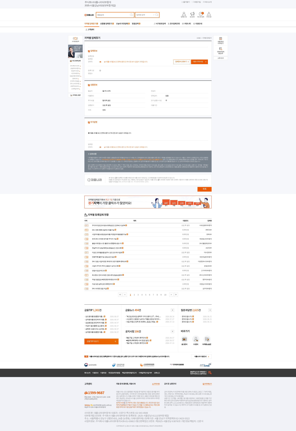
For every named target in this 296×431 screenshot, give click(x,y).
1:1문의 (195, 344)
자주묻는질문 (206, 344)
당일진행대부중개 (75, 76)
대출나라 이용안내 (200, 356)
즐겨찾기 (186, 2)
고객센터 (91, 30)
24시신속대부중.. (75, 83)
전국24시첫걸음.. (75, 81)
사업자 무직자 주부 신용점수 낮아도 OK (105, 266)
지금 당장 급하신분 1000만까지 (102, 284)
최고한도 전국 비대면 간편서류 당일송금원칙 (107, 275)
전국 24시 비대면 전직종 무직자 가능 (104, 239)
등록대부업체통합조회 (220, 52)
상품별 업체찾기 (106, 24)
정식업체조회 (175, 24)
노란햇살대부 (75, 88)
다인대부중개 (75, 73)
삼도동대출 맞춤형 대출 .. (94, 316)
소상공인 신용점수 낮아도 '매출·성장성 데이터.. (143, 319)
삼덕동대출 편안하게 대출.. (95, 319)
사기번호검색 (161, 24)
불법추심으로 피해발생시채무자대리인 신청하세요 (198, 373)
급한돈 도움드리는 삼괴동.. (95, 329)
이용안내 (198, 24)
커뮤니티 (187, 24)
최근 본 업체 (200, 15)
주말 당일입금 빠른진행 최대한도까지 (104, 279)
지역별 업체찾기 (90, 24)
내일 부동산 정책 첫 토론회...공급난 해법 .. (141, 322)
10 (165, 295)
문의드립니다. (187, 316)
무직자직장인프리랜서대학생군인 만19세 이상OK (108, 225)
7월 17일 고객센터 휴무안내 (136, 343)
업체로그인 (184, 17)
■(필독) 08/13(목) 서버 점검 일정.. (137, 340)
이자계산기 (208, 384)
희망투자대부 (75, 71)
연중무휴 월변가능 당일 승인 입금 (103, 257)
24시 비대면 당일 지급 (99, 288)
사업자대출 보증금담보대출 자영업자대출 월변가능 (109, 234)
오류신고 (157, 373)
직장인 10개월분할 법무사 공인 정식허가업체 (107, 252)
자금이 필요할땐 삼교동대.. (95, 326)
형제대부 (74, 78)
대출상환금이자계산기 (221, 42)
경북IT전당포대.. (74, 86)
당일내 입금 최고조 (98, 271)
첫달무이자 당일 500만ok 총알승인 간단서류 (106, 248)
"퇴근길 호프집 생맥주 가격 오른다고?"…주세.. (142, 316)
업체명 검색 (140, 15)
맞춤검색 (135, 24)
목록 (204, 189)
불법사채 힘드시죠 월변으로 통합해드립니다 (107, 243)
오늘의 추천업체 (122, 24)
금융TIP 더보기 (93, 341)
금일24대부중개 (74, 68)
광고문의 (192, 17)
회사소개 (208, 2)
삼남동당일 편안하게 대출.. (95, 323)
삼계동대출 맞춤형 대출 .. (94, 332)
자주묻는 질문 (77, 95)
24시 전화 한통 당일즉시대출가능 (103, 230)
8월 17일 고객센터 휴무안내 (136, 338)
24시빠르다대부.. (75, 65)
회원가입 (197, 2)
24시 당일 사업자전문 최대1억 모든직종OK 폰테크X (109, 261)
